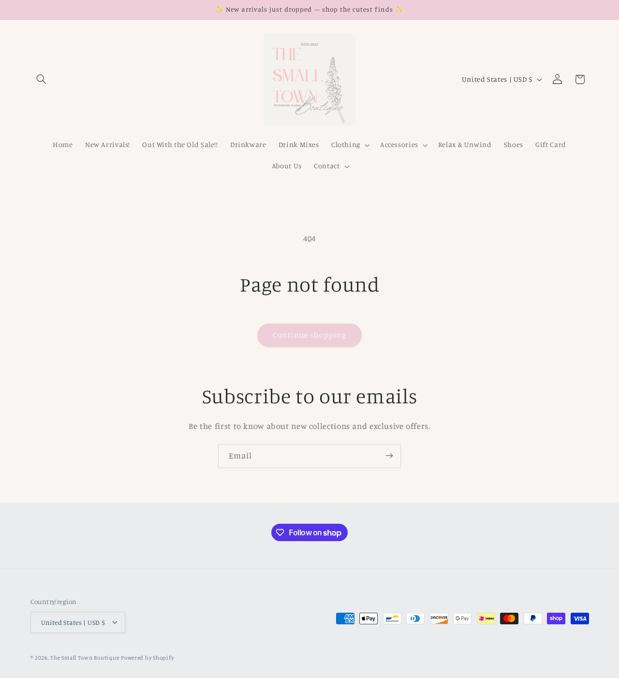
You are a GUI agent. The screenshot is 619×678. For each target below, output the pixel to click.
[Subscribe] (389, 456)
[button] (41, 79)
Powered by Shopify (147, 657)
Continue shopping (310, 334)
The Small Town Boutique (84, 657)
